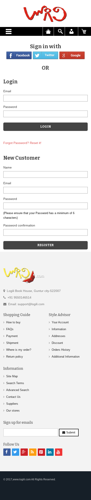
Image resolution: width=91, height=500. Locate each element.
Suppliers (12, 403)
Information (59, 329)
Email (7, 91)
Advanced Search (17, 390)
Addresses (58, 336)
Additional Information (66, 356)
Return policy (14, 356)
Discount (57, 343)
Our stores (13, 410)
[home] (45, 14)
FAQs (9, 329)
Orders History (61, 349)
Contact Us (13, 396)
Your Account (60, 322)
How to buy (13, 322)
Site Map (12, 376)
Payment (12, 336)
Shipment (12, 343)
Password (10, 107)
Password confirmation (19, 225)
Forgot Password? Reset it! (22, 143)
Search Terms (15, 383)
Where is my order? (18, 349)
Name (7, 167)
